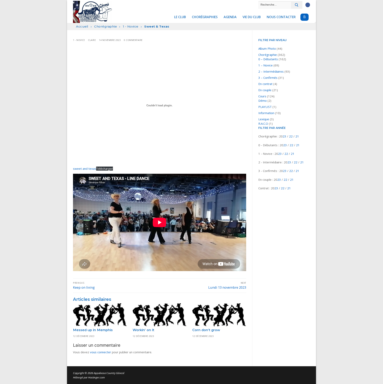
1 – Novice (265, 65)
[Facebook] (307, 5)
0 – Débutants (268, 59)
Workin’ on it (143, 330)
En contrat (265, 84)
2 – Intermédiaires (271, 71)
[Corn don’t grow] (219, 315)
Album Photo (267, 48)
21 (297, 136)
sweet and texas (84, 169)
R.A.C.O (263, 123)
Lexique (263, 119)
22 (291, 136)
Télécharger (104, 169)
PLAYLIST (265, 107)
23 (285, 136)
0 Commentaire (133, 39)
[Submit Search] (296, 5)
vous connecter (100, 352)
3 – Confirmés (267, 78)
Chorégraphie (105, 26)
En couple (264, 90)
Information (266, 113)
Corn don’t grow (206, 330)
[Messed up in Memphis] (100, 315)
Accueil (82, 26)
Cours (262, 96)
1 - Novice (130, 26)
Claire (92, 39)
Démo (262, 101)
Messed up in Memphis (93, 330)
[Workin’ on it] (159, 315)
